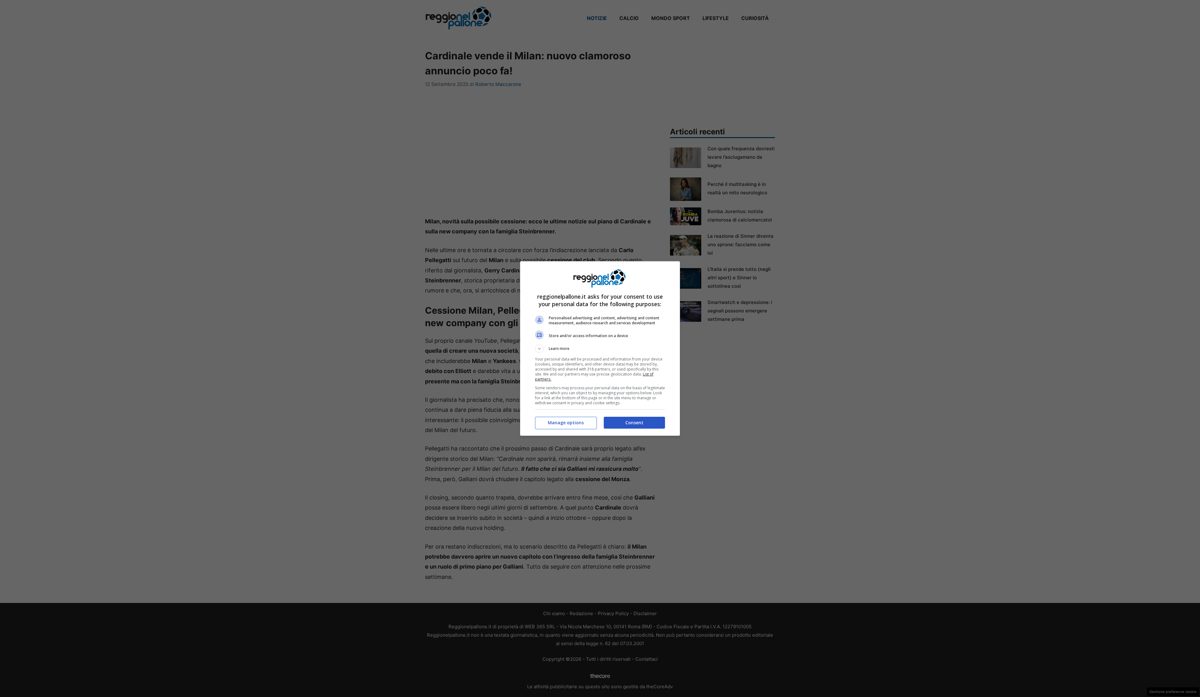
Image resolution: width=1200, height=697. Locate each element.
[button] (600, 348)
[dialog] (600, 348)
